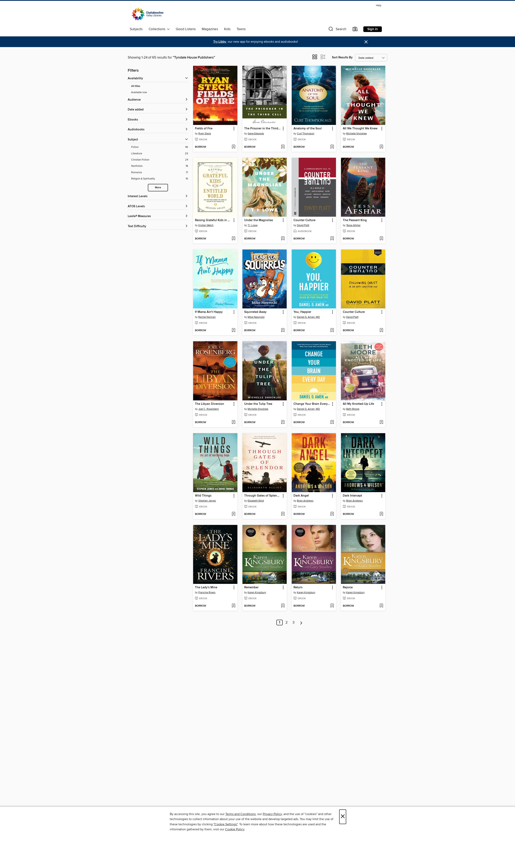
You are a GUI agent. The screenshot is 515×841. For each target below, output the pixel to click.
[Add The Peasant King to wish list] (381, 238)
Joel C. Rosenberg (208, 409)
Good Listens (186, 29)
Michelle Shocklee (356, 133)
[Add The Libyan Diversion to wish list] (233, 422)
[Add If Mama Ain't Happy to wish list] (233, 330)
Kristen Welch (205, 225)
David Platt (303, 225)
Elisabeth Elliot (256, 500)
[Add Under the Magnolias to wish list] (282, 238)
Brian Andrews (305, 500)
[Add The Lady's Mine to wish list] (233, 606)
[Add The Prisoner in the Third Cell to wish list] (282, 147)
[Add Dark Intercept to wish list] (381, 514)
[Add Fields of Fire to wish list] (233, 147)
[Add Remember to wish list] (282, 606)
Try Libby (219, 42)
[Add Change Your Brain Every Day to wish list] (332, 422)
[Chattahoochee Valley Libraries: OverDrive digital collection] (147, 14)
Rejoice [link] (348, 587)
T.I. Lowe (253, 225)
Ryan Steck (204, 133)
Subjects (136, 29)
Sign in (372, 29)
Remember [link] (251, 587)
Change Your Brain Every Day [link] (312, 404)
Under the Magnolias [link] (258, 220)
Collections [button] (158, 29)
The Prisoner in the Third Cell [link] (262, 128)
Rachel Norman (207, 317)
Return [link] (298, 587)
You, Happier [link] (302, 312)
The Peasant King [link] (355, 220)
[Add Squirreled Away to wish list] (282, 330)
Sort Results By (342, 57)
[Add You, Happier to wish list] (332, 330)
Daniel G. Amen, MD (308, 317)
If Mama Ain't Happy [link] (209, 312)
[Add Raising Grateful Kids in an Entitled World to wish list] (233, 238)
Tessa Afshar (353, 225)
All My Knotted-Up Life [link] (358, 404)
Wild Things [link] (203, 496)
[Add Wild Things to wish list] (233, 514)
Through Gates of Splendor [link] (262, 496)
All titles (135, 86)
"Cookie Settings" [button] (225, 824)
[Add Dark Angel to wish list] (332, 514)
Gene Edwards (256, 133)
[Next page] (301, 622)
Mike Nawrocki (256, 317)
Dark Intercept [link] (352, 496)
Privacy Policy (272, 814)
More (158, 187)
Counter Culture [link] (304, 220)
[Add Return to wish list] (332, 606)
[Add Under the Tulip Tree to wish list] (282, 422)
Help (378, 5)
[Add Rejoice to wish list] (381, 606)
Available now (139, 92)
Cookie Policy (234, 829)
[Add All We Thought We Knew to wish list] (381, 147)
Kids (227, 29)
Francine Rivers (206, 592)
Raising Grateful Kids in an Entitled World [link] (213, 220)
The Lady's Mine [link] (206, 587)
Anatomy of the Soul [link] (308, 128)
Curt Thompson (305, 133)
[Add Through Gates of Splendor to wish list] (282, 514)
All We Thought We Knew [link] (360, 128)
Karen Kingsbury (257, 592)
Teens (241, 29)
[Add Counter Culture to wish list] (332, 238)
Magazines (210, 29)
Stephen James (207, 500)
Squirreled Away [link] (255, 312)
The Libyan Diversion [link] (209, 404)
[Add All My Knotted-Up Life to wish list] (381, 422)
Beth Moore (352, 409)
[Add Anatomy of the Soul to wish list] (332, 147)
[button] (337, 30)
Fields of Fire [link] (203, 128)
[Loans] (355, 30)
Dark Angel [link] (301, 496)
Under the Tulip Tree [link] (258, 404)
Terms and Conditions (240, 814)
